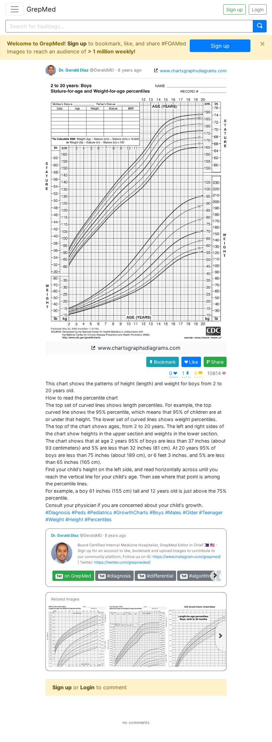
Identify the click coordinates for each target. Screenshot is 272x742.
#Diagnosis (57, 512)
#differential (156, 576)
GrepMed (41, 9)
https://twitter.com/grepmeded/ (122, 562)
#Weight (54, 519)
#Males (173, 512)
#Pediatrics (99, 512)
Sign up (234, 9)
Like (193, 362)
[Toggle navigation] (14, 9)
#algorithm (196, 576)
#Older (190, 512)
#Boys (157, 512)
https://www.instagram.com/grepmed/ (187, 556)
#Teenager (211, 512)
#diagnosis (115, 576)
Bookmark (165, 362)
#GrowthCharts (130, 512)
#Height (74, 519)
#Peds (79, 512)
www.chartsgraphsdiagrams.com (193, 70)
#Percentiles (98, 519)
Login (258, 9)
